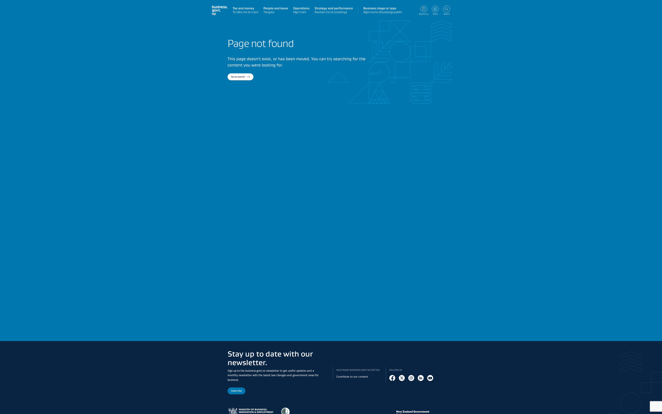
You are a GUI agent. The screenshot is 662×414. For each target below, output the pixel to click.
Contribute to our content (352, 376)
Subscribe (236, 390)
